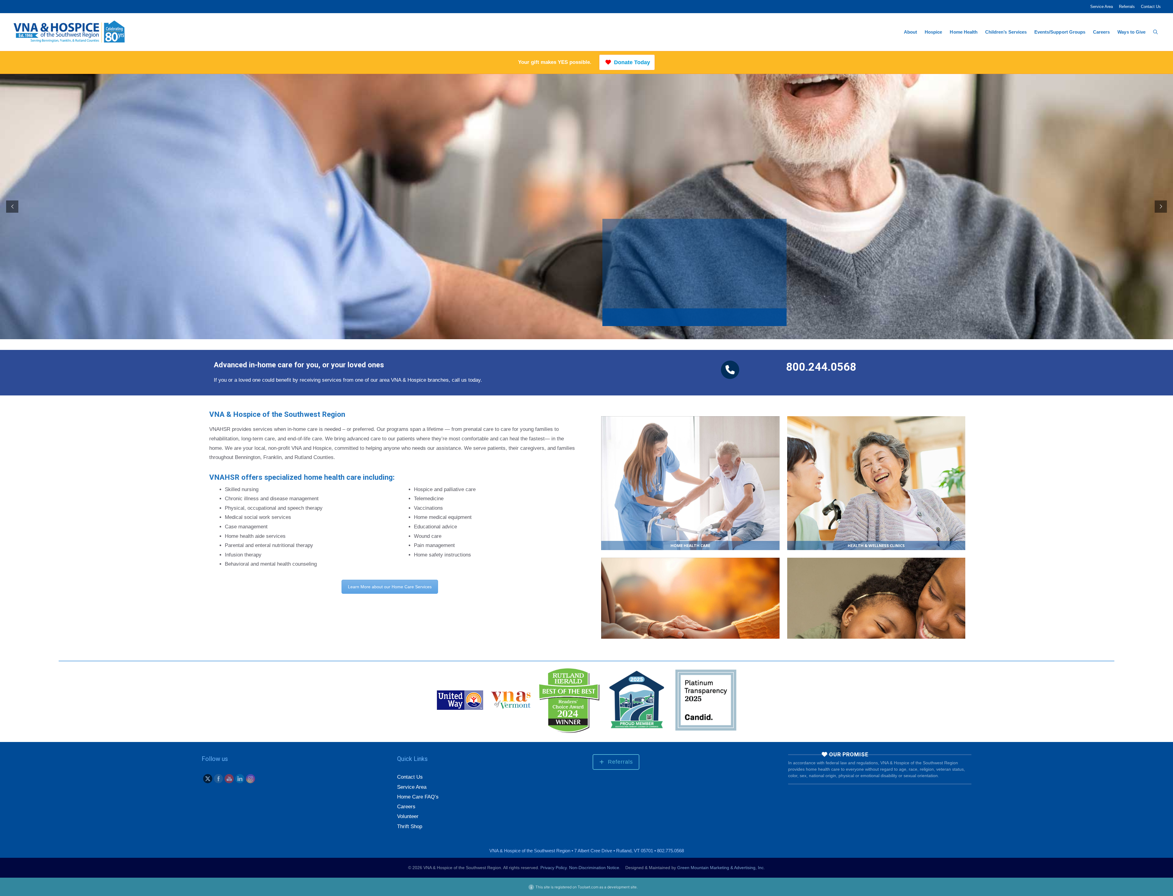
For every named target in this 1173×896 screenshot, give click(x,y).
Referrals (1127, 6)
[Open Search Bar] (1155, 32)
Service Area (1101, 6)
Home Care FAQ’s (418, 801)
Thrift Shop (409, 831)
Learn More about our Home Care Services (390, 586)
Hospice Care (690, 625)
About (910, 32)
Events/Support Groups (1059, 32)
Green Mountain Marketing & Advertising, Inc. (721, 872)
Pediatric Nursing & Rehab (876, 625)
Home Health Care (690, 483)
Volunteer (407, 821)
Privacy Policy (553, 872)
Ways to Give (1131, 32)
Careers (1101, 32)
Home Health (964, 32)
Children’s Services (1006, 32)
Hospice (933, 32)
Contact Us (1151, 6)
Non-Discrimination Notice (594, 872)
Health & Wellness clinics (876, 483)
